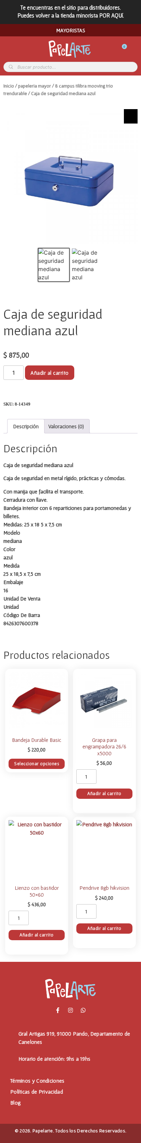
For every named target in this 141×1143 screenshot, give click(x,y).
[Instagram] (70, 1010)
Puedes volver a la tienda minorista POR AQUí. (70, 15)
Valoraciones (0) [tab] (66, 426)
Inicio (8, 86)
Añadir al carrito (49, 373)
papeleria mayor (34, 86)
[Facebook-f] (57, 1010)
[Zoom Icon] (131, 116)
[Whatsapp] (83, 1010)
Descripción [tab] (26, 426)
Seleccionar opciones (36, 763)
